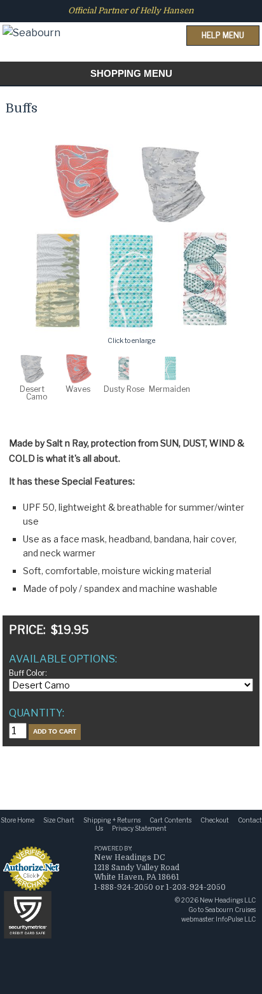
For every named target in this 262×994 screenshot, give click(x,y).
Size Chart (58, 820)
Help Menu (223, 35)
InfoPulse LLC (236, 919)
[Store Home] (31, 21)
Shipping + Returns (112, 820)
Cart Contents (170, 820)
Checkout (214, 820)
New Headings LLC (228, 900)
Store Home (17, 820)
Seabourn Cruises (230, 909)
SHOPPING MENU (131, 73)
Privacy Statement (139, 828)
